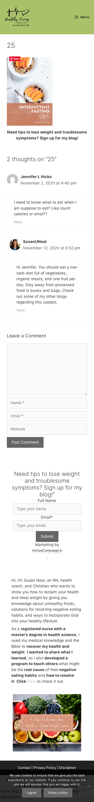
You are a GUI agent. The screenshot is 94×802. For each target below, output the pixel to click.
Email (47, 517)
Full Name (47, 500)
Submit (47, 536)
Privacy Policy (45, 767)
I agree (32, 792)
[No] (88, 785)
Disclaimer (67, 767)
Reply (18, 222)
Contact (24, 767)
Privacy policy (58, 792)
